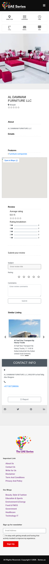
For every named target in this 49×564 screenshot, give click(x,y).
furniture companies (18, 154)
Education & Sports (14, 498)
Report (25, 399)
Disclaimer (10, 474)
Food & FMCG (12, 505)
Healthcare (10, 512)
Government (11, 509)
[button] (5, 337)
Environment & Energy (16, 502)
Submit (24, 301)
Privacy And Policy (14, 481)
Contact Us (10, 467)
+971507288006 (11, 386)
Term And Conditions (15, 477)
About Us (10, 463)
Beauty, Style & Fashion (16, 495)
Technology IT (12, 516)
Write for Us (11, 470)
